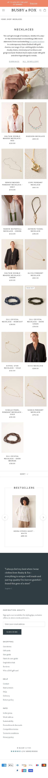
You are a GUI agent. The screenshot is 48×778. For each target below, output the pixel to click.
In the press (7, 713)
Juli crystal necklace (36, 42)
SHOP (9, 19)
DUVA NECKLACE (35, 366)
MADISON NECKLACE (35, 136)
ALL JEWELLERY (31, 61)
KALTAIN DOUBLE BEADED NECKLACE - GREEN (12, 275)
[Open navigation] (3, 10)
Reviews (6, 667)
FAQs (5, 692)
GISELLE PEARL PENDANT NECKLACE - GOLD (12, 412)
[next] (43, 517)
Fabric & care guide (10, 659)
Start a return (8, 688)
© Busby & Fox (24, 748)
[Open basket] (45, 10)
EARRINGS (14, 61)
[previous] (5, 517)
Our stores (7, 647)
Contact (6, 684)
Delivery (6, 696)
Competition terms (10, 729)
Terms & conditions (11, 733)
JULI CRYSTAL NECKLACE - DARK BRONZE (12, 458)
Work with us (8, 717)
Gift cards (6, 651)
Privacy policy (8, 737)
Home (3, 19)
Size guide (7, 655)
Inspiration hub (9, 663)
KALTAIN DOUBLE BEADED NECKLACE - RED (12, 138)
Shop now (33, 3)
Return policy (8, 700)
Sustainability (8, 721)
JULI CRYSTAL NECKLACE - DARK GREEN (35, 322)
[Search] (40, 10)
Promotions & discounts (12, 725)
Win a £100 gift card (10, 671)
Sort (23, 474)
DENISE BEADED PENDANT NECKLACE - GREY (12, 185)
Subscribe (12, 632)
